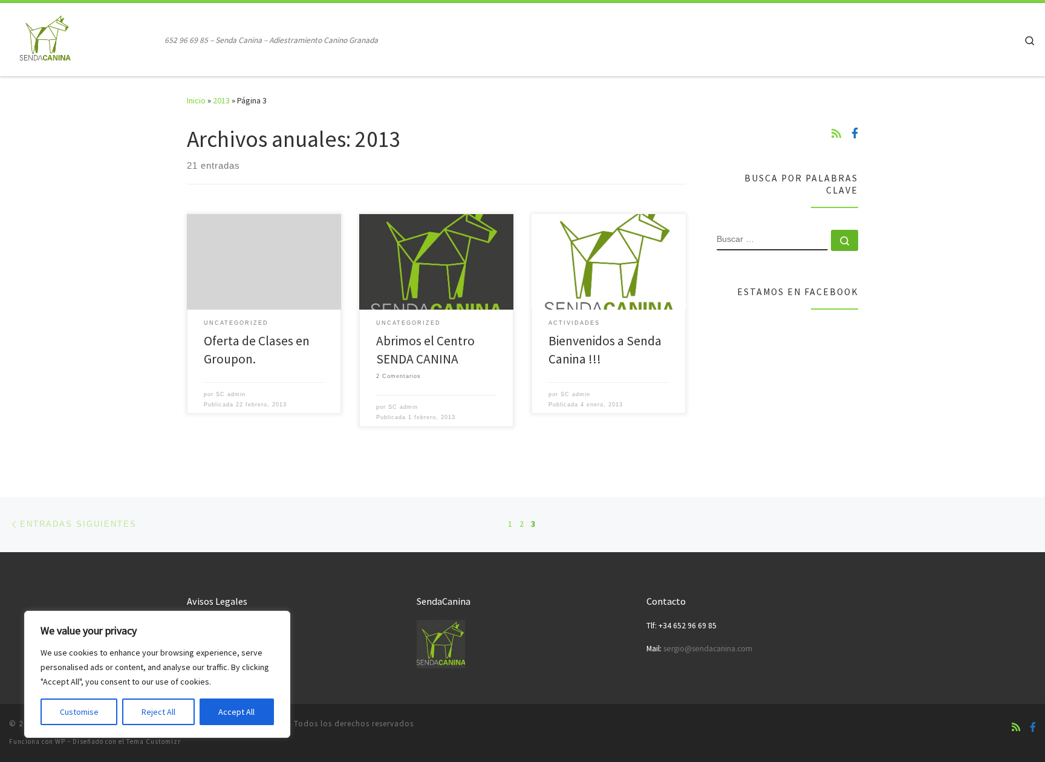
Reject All (158, 711)
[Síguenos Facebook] (854, 133)
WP (60, 741)
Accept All (236, 711)
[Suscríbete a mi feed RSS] (836, 133)
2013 (221, 100)
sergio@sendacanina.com (707, 648)
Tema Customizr (153, 741)
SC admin (231, 394)
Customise (79, 711)
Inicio (196, 100)
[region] (157, 674)
